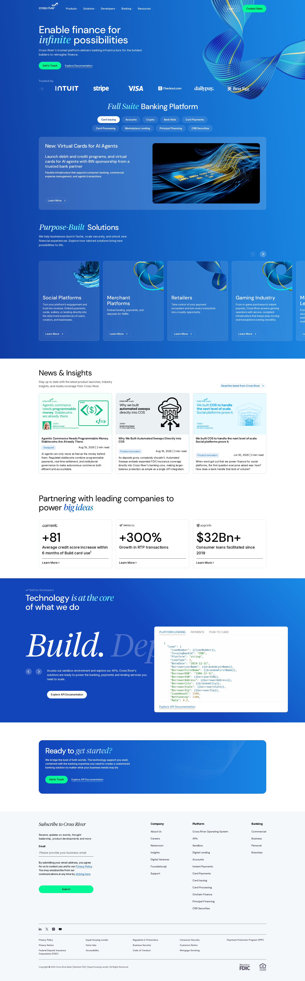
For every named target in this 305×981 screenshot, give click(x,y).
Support (155, 873)
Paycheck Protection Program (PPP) (245, 939)
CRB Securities (201, 908)
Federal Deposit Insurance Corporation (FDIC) (52, 952)
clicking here (83, 874)
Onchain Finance (202, 894)
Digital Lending (201, 852)
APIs (195, 838)
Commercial (258, 831)
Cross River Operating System (210, 831)
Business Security (142, 945)
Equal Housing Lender (97, 939)
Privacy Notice (46, 945)
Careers (155, 838)
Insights (155, 852)
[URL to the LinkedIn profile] (40, 929)
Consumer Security (190, 939)
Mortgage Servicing (190, 950)
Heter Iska (91, 945)
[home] (48, 8)
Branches (256, 852)
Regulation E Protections (145, 939)
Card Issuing (200, 880)
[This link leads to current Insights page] (75, 434)
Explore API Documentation (177, 707)
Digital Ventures (160, 859)
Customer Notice (189, 945)
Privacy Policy (84, 866)
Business (256, 838)
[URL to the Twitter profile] (46, 929)
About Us (156, 831)
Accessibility (92, 950)
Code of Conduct (142, 950)
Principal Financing (204, 901)
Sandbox (198, 845)
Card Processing (202, 887)
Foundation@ (159, 866)
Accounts (198, 859)
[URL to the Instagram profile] (53, 929)
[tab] (172, 632)
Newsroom (157, 845)
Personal (256, 845)
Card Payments (202, 873)
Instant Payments (203, 866)
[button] (72, 8)
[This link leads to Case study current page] (75, 544)
